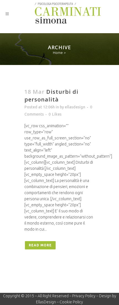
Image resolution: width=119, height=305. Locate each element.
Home (58, 52)
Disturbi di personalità (51, 95)
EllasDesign (46, 302)
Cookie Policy (71, 302)
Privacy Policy (83, 296)
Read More (40, 245)
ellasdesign (75, 107)
